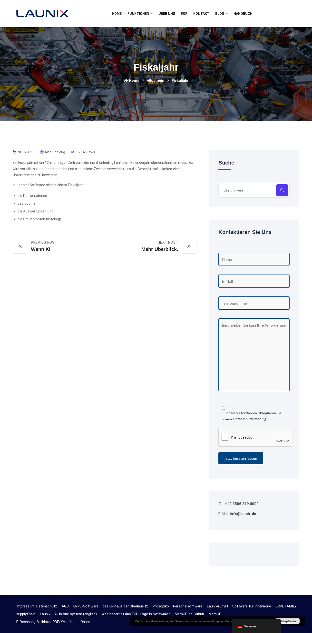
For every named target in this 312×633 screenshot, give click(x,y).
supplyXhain (25, 614)
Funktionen (138, 14)
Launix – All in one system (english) (68, 614)
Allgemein (155, 80)
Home (117, 14)
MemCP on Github (189, 614)
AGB (65, 606)
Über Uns (166, 14)
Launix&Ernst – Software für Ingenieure (239, 606)
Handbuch (243, 14)
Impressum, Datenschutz (36, 606)
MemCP (215, 614)
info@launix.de (243, 514)
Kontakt (201, 14)
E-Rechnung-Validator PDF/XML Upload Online (53, 622)
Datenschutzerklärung (249, 419)
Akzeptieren (287, 621)
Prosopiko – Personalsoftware (177, 606)
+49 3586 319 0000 (242, 504)
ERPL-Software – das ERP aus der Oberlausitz (110, 606)
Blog (219, 14)
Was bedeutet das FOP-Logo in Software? (135, 614)
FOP (184, 14)
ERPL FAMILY (286, 606)
